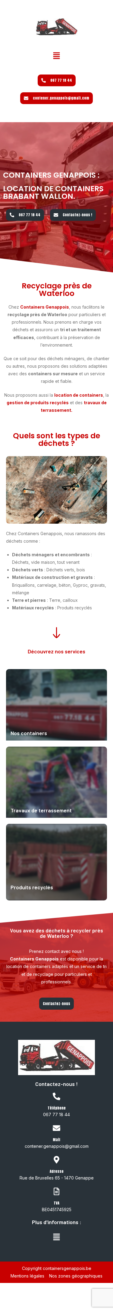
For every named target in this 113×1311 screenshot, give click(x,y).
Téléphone (57, 1108)
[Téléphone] (56, 1097)
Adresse (57, 1171)
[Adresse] (56, 1160)
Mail (56, 1139)
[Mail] (56, 1128)
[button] (56, 55)
